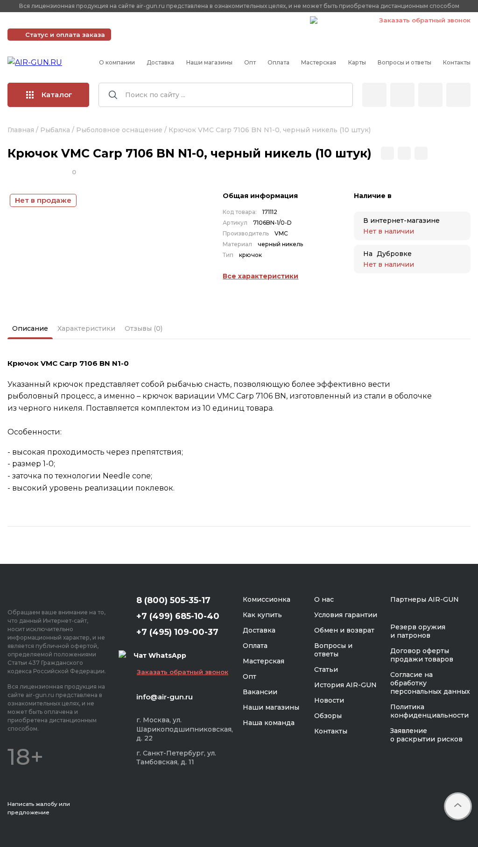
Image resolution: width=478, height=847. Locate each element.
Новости (329, 700)
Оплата (278, 62)
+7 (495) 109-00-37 (261, 20)
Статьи (326, 669)
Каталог (57, 94)
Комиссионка (266, 599)
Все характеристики (260, 276)
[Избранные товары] (430, 95)
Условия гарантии (345, 615)
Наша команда (269, 723)
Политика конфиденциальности (429, 711)
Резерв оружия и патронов (417, 631)
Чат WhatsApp (343, 21)
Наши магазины (209, 62)
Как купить (262, 615)
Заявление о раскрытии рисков (426, 734)
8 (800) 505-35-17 (173, 600)
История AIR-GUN (345, 685)
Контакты (457, 62)
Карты (357, 62)
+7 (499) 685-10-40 (168, 20)
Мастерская (318, 62)
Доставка (160, 62)
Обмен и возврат (344, 630)
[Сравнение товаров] (402, 95)
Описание (30, 328)
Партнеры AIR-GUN (424, 599)
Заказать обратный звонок (425, 20)
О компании (117, 62)
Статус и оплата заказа (65, 34)
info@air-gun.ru (164, 696)
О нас (324, 599)
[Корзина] (458, 95)
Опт (250, 62)
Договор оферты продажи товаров (421, 655)
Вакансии (260, 692)
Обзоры (328, 716)
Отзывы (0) (143, 328)
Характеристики (86, 328)
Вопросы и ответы (404, 62)
